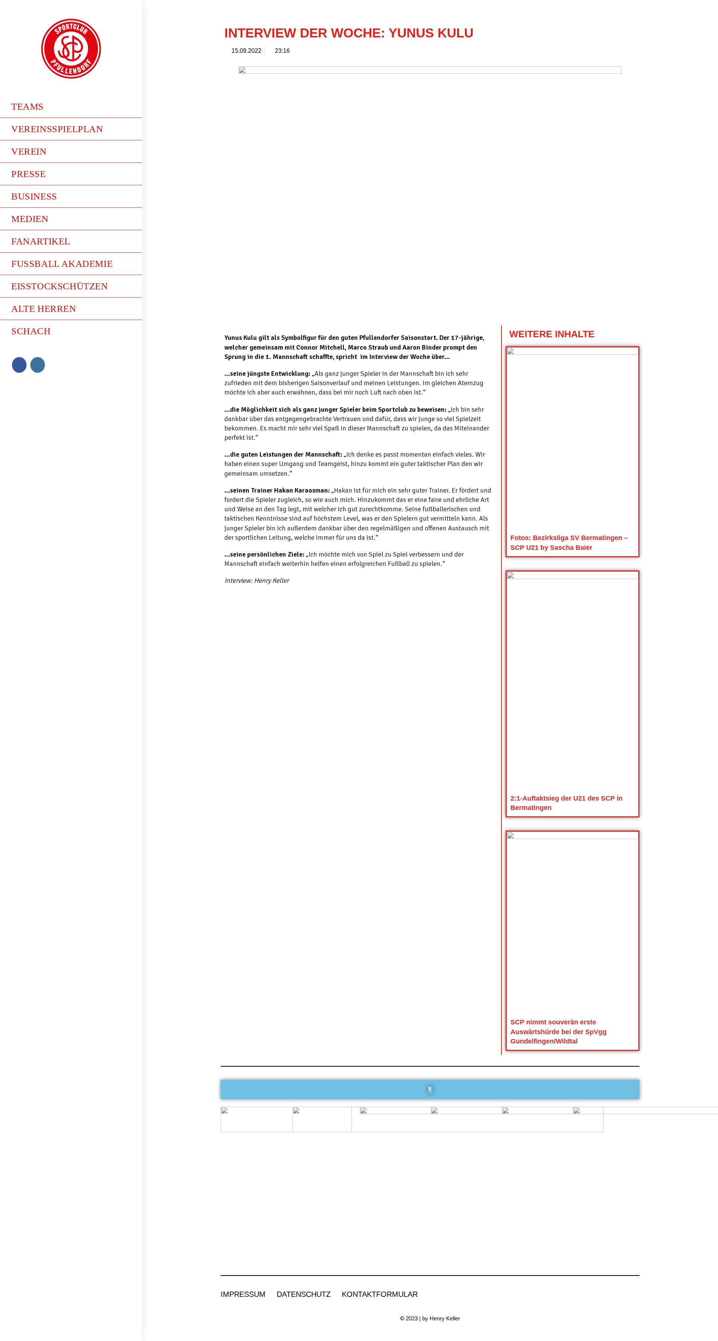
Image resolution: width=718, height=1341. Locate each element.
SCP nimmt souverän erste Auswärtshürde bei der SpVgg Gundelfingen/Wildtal (558, 1031)
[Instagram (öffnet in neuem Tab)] (37, 365)
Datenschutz (304, 1294)
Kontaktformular (380, 1294)
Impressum (243, 1294)
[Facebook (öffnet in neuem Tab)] (19, 365)
